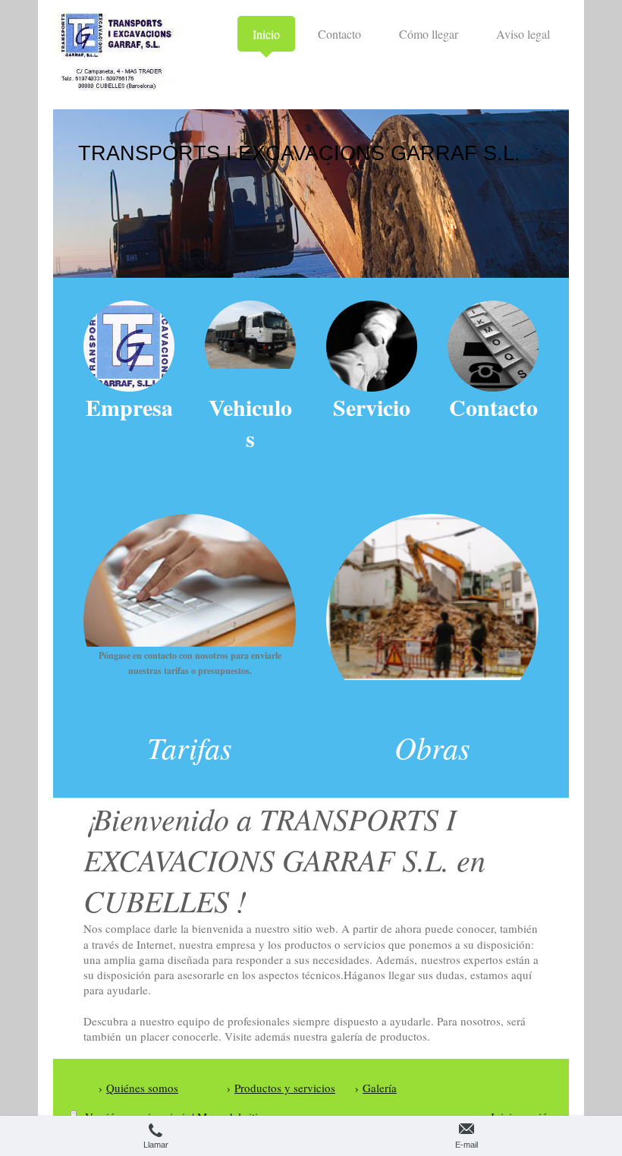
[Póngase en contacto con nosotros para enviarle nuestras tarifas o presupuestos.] (189, 580)
